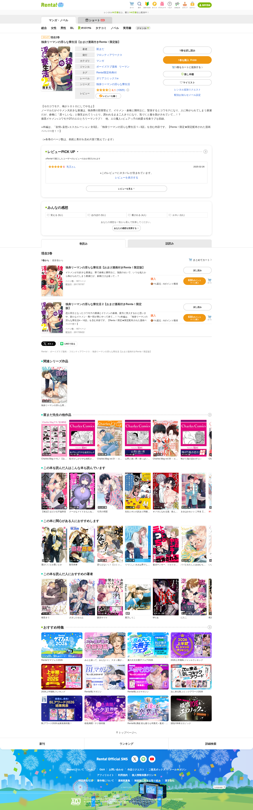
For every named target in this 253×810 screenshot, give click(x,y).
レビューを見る (125, 188)
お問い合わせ (116, 769)
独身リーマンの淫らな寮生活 (113, 84)
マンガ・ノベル (58, 20)
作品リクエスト (136, 769)
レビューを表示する (126, 177)
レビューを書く (110, 96)
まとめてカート (201, 260)
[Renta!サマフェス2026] (60, 5)
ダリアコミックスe (107, 78)
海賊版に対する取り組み (147, 780)
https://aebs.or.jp (90, 804)
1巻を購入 (187, 60)
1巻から (45, 260)
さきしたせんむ (76, 617)
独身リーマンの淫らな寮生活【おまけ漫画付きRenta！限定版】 (105, 267)
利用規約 (123, 775)
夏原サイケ (102, 617)
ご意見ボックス (157, 769)
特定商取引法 (85, 780)
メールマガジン (178, 769)
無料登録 (206, 5)
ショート (96, 20)
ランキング (126, 744)
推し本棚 (189, 74)
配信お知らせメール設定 (187, 94)
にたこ (184, 617)
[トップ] (49, 5)
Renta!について (75, 769)
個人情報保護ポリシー (144, 775)
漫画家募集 (124, 780)
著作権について (105, 780)
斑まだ (100, 49)
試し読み (197, 270)
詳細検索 (210, 744)
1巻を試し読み (187, 50)
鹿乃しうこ (130, 617)
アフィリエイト (105, 775)
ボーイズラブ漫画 (106, 66)
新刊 (42, 744)
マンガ (100, 60)
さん (71, 166)
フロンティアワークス (109, 55)
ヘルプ (91, 769)
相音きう (45, 617)
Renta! (44, 351)
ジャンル (141, 28)
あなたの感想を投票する (125, 228)
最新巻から (57, 260)
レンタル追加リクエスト (187, 89)
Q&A (102, 769)
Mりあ (156, 617)
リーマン (124, 66)
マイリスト (189, 82)
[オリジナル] (84, 27)
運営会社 (170, 780)
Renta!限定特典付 (106, 72)
